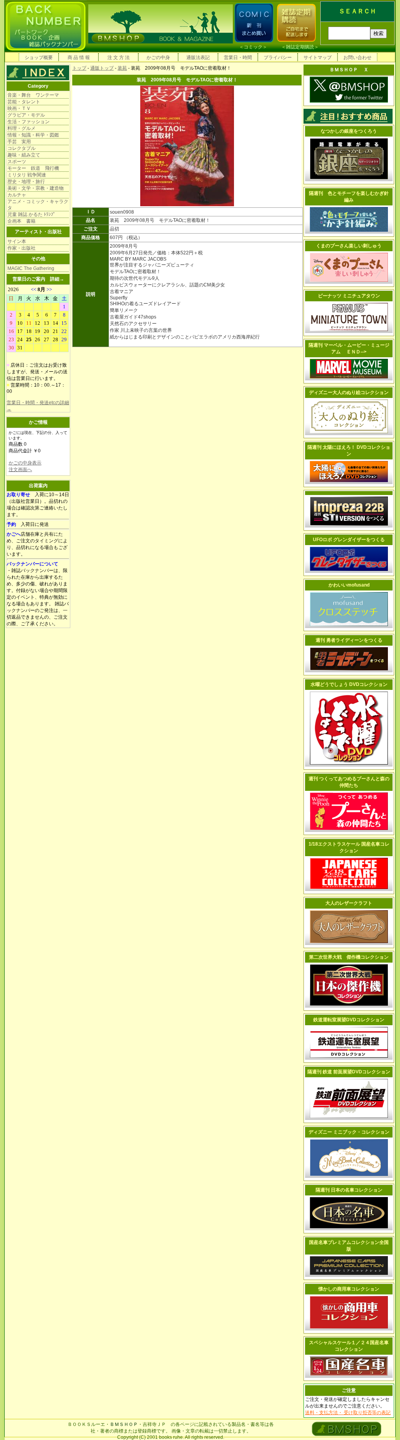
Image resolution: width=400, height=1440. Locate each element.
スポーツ (16, 161)
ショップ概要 (39, 57)
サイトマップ (318, 57)
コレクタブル (21, 148)
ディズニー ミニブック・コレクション (349, 1132)
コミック (253, 47)
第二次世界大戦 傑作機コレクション (349, 957)
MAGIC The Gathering (30, 268)
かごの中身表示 (25, 463)
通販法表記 (198, 57)
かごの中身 (158, 57)
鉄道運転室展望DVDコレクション (348, 1019)
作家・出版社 (21, 248)
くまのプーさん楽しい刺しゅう (349, 245)
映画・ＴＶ (19, 108)
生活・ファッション (28, 121)
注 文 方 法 (118, 57)
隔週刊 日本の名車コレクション (349, 1190)
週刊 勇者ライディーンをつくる (349, 640)
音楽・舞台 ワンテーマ (33, 95)
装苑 (122, 68)
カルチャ (16, 195)
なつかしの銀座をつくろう (349, 131)
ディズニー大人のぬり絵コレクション (349, 392)
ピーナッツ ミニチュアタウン (349, 296)
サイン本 (16, 241)
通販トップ (102, 68)
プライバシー (278, 57)
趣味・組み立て (23, 155)
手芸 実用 (19, 141)
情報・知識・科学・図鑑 (33, 135)
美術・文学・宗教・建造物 (35, 188)
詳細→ (57, 279)
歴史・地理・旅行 (26, 181)
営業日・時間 (238, 57)
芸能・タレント (23, 101)
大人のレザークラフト (348, 903)
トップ (79, 68)
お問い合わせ (357, 57)
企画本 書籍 (21, 221)
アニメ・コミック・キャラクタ (37, 205)
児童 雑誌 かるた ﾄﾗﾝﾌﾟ (31, 214)
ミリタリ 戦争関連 (26, 175)
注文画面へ (20, 469)
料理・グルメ (21, 128)
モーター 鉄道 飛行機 (33, 168)
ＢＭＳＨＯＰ (124, 1424)
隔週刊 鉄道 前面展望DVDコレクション (348, 1072)
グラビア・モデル (26, 115)
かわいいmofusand (349, 585)
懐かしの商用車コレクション (348, 1289)
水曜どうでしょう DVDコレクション (349, 684)
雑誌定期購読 (300, 47)
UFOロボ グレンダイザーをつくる (349, 539)
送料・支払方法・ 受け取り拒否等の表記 (348, 1412)
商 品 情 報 (79, 57)
